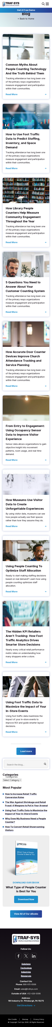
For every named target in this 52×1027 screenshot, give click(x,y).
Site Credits (12, 1019)
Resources (26, 975)
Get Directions (24, 1005)
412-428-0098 (34, 993)
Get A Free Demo (26, 10)
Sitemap (25, 1019)
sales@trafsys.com (29, 989)
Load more (26, 751)
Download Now (26, 899)
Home (31, 19)
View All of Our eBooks (26, 914)
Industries (26, 972)
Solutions (26, 964)
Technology (26, 968)
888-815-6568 (29, 984)
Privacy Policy (38, 1019)
